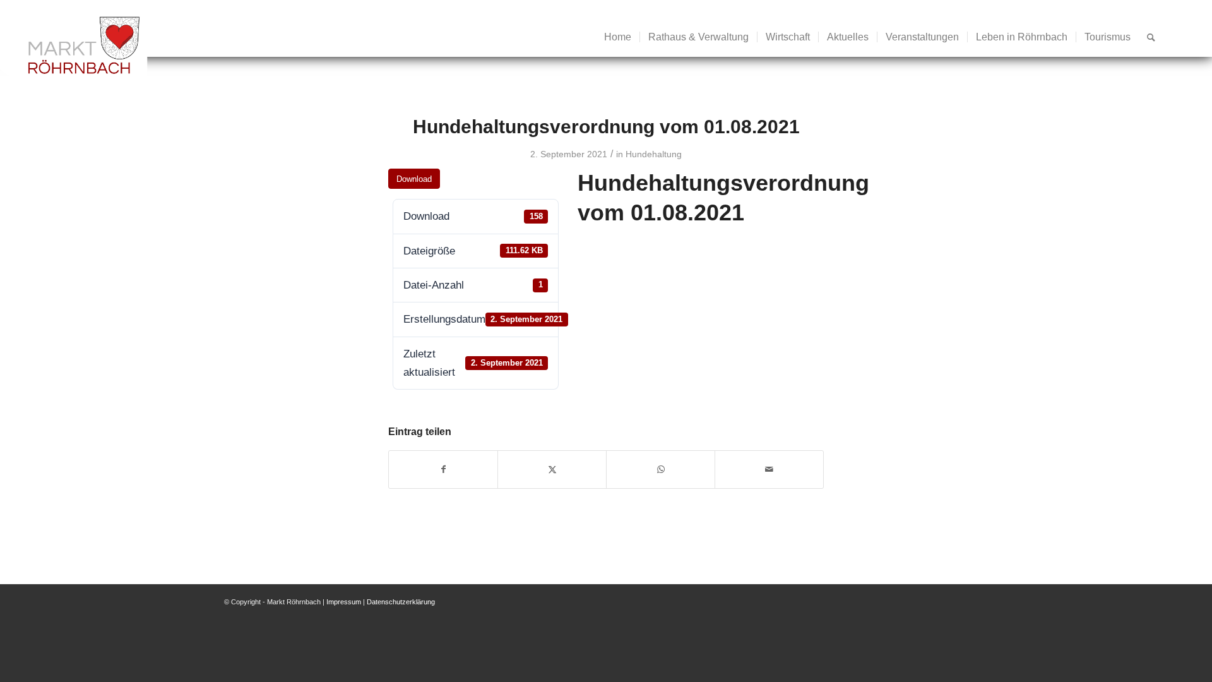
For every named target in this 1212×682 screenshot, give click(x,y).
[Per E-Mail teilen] (769, 469)
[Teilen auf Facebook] (443, 469)
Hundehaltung (654, 154)
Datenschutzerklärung (401, 602)
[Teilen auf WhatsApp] (661, 469)
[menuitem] (617, 37)
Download (414, 179)
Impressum (343, 602)
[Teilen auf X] (552, 469)
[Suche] (1151, 37)
